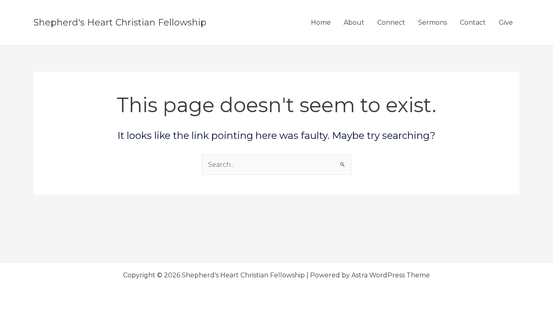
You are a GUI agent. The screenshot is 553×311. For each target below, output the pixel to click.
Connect (391, 22)
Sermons (432, 22)
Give (506, 22)
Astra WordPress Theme (390, 275)
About (354, 22)
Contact (473, 22)
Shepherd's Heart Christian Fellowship (120, 22)
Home (321, 22)
